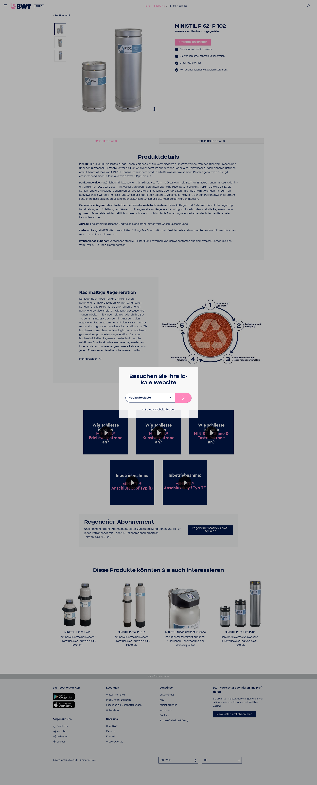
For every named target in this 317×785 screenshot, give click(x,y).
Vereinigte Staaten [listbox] (140, 397)
